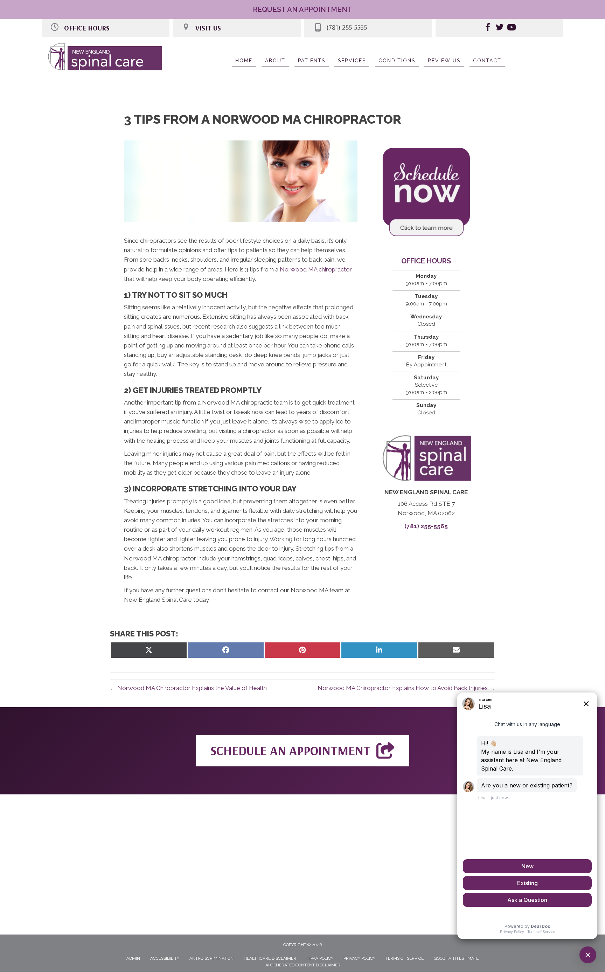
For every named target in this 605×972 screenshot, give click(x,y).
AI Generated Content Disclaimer (302, 965)
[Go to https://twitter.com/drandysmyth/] (499, 28)
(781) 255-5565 (426, 526)
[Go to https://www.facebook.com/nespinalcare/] (488, 28)
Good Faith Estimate (456, 958)
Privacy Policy (359, 958)
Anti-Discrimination (211, 958)
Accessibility (164, 958)
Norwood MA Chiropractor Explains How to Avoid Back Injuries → (406, 687)
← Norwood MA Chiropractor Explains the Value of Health (188, 687)
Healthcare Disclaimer (270, 958)
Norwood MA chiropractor (316, 269)
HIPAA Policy (319, 958)
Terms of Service (404, 958)
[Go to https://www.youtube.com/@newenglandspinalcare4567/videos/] (511, 28)
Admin (133, 958)
